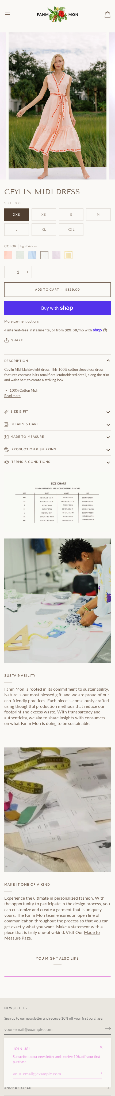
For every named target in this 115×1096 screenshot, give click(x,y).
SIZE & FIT (19, 411)
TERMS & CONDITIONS (30, 462)
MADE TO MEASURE (27, 437)
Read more (12, 396)
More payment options (21, 321)
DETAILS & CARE (24, 424)
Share (17, 340)
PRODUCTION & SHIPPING (33, 449)
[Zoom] (18, 169)
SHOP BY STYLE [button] (17, 1088)
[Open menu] (12, 14)
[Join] (97, 1073)
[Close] (103, 1045)
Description (16, 361)
